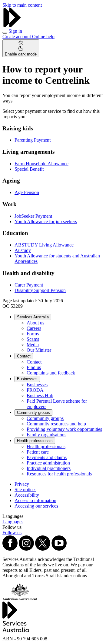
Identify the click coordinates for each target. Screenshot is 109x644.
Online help (43, 36)
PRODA (35, 390)
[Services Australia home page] (12, 25)
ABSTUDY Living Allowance (44, 244)
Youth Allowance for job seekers (46, 221)
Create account (17, 36)
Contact (24, 356)
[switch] (20, 48)
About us (35, 322)
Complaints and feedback (51, 372)
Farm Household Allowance (41, 163)
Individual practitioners (49, 468)
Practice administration (48, 462)
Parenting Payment (33, 140)
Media (33, 344)
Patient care (38, 451)
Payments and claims (47, 457)
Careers (34, 328)
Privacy (22, 484)
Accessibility (27, 495)
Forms (33, 333)
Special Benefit (29, 169)
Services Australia (33, 317)
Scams (33, 339)
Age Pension (27, 192)
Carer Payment (29, 284)
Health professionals (35, 440)
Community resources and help (56, 423)
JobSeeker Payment (33, 216)
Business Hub (40, 395)
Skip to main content (22, 5)
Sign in (15, 31)
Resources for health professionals (59, 473)
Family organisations (46, 434)
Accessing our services (36, 505)
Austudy (23, 250)
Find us (34, 367)
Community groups (33, 412)
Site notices (25, 489)
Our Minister (39, 350)
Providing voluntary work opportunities (64, 429)
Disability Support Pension (40, 290)
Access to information (35, 500)
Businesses (27, 379)
